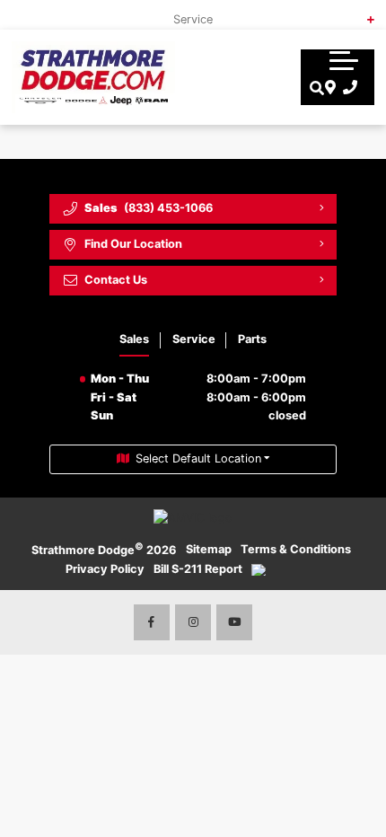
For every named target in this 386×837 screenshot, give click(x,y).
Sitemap (209, 549)
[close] (360, 13)
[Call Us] (347, 88)
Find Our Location (133, 244)
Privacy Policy (105, 569)
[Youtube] (234, 622)
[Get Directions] (328, 88)
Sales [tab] (134, 339)
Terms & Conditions (296, 549)
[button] (343, 60)
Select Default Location (198, 458)
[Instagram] (193, 622)
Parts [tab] (252, 339)
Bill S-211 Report (198, 569)
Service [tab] (193, 339)
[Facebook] (152, 622)
